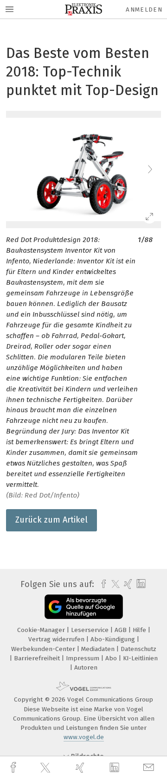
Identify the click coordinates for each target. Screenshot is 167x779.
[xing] (81, 767)
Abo (112, 658)
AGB (121, 630)
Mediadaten (98, 649)
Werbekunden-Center (44, 649)
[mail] (149, 767)
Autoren (85, 667)
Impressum (83, 658)
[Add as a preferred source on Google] (84, 606)
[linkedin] (115, 768)
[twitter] (46, 767)
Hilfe (140, 630)
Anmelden (144, 9)
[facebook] (14, 767)
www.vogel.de (84, 737)
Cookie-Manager (42, 630)
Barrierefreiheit (38, 658)
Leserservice (90, 630)
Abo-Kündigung (113, 639)
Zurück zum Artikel (51, 520)
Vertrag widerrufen (57, 639)
